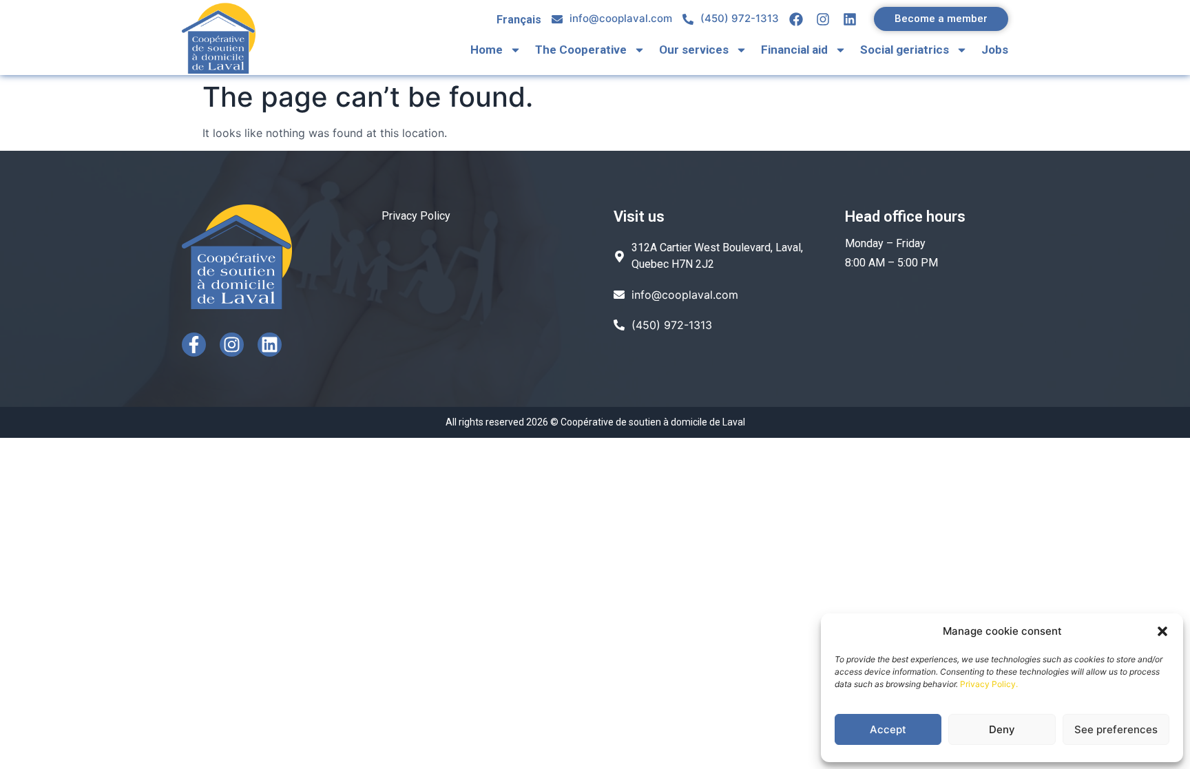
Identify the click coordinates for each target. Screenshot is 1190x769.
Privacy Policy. (989, 684)
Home (486, 49)
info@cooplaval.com (621, 18)
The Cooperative (581, 49)
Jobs (994, 49)
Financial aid (794, 49)
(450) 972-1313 (739, 18)
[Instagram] (232, 345)
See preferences (1116, 729)
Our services (694, 49)
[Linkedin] (270, 345)
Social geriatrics (904, 49)
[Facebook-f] (194, 345)
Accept (888, 729)
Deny (1002, 729)
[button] (1162, 631)
